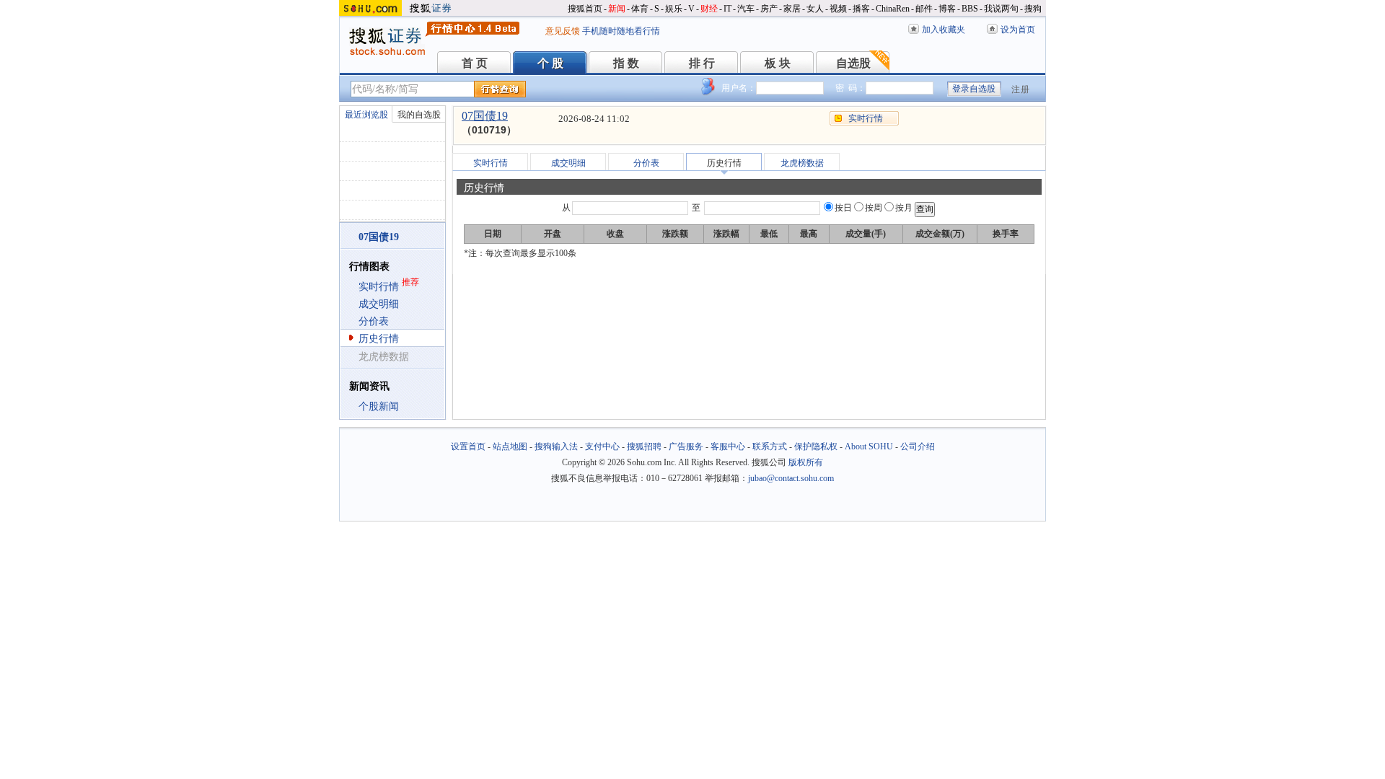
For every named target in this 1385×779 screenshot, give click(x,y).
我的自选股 (419, 115)
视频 (838, 9)
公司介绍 (917, 446)
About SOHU (869, 446)
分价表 (374, 321)
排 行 (702, 63)
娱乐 (673, 9)
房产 (769, 9)
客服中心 (728, 446)
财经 (709, 9)
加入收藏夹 (943, 30)
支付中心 (602, 446)
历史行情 (379, 338)
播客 (861, 9)
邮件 (924, 9)
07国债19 (485, 116)
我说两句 (1001, 9)
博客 (947, 9)
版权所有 (805, 462)
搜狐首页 (585, 9)
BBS (970, 9)
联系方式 (769, 446)
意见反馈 (562, 31)
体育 (639, 9)
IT (727, 9)
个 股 (550, 63)
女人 (815, 9)
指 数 (626, 63)
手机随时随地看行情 (621, 31)
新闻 (616, 9)
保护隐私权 (815, 446)
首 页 (475, 63)
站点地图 (510, 446)
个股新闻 (379, 406)
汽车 (746, 9)
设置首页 (468, 446)
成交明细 (379, 304)
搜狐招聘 (644, 446)
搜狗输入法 (556, 446)
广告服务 (686, 446)
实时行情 (379, 286)
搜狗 (1033, 9)
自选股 (853, 63)
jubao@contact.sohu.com (791, 478)
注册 (1020, 89)
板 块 (778, 63)
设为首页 (1018, 30)
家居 (792, 9)
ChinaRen (893, 9)
